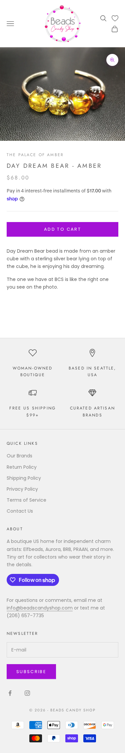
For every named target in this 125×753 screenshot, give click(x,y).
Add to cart (62, 229)
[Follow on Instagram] (27, 693)
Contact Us (20, 511)
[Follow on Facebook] (10, 693)
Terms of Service (26, 500)
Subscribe (31, 671)
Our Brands (19, 455)
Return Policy (22, 467)
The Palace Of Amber (35, 155)
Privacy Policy (22, 489)
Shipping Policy (24, 478)
